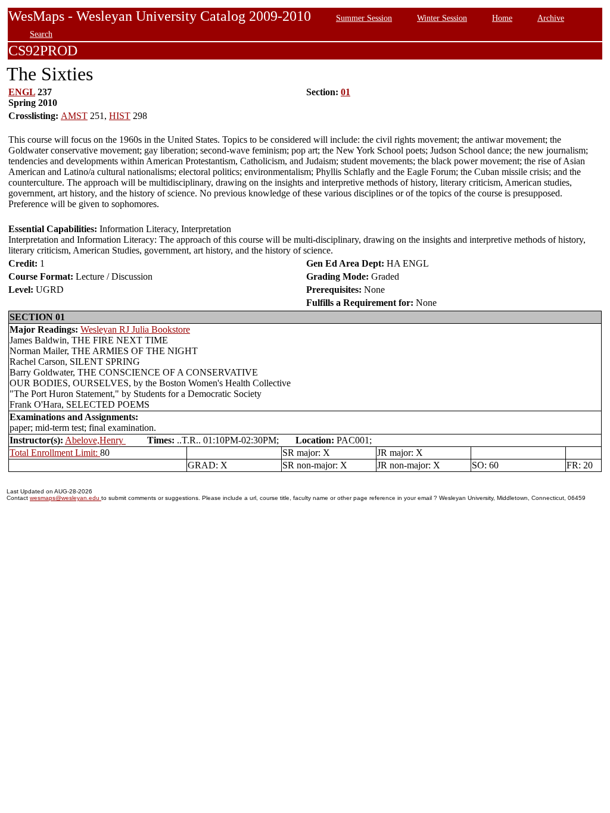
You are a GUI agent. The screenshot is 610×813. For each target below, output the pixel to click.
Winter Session (442, 18)
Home (502, 18)
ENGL (21, 92)
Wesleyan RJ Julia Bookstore (135, 329)
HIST (119, 116)
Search (41, 34)
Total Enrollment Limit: (55, 453)
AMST (74, 116)
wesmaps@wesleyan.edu (65, 498)
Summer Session (364, 18)
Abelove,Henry (95, 440)
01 (345, 92)
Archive (550, 18)
